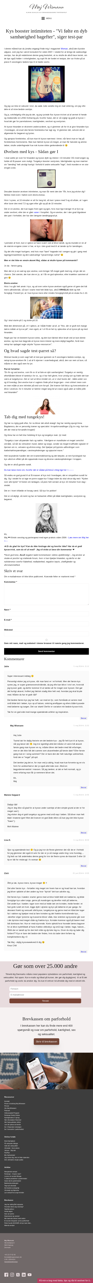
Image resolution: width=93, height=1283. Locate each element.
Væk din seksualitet (11, 1146)
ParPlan (7, 1153)
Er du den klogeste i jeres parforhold (16, 1221)
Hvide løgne (8, 1211)
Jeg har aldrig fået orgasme (13, 1204)
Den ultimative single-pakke (13, 1160)
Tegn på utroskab (10, 1186)
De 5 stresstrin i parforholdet (14, 1129)
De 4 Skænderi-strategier (13, 1127)
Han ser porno (9, 1214)
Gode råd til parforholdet (12, 1181)
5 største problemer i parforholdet (15, 1178)
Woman (64, 49)
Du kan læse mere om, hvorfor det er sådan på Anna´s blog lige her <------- (39, 470)
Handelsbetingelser (11, 1262)
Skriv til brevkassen (46, 1041)
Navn (7, 610)
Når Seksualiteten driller (12, 1122)
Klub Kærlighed (9, 1141)
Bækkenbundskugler (11, 1183)
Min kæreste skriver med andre (14, 1218)
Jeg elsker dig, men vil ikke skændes (16, 1157)
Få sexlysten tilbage (11, 1143)
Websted (8, 630)
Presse (6, 1106)
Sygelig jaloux (9, 1209)
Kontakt (6, 1101)
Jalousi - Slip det (10, 1150)
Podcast (7, 1110)
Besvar (83, 718)
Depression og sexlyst (11, 1216)
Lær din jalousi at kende (12, 1124)
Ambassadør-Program (11, 1113)
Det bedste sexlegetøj (11, 1188)
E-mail (8, 620)
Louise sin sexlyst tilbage (12, 1176)
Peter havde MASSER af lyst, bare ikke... (18, 1223)
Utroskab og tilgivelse (11, 1190)
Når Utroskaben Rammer (12, 1120)
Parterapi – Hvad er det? (12, 1174)
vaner (36, 212)
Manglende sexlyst (10, 1172)
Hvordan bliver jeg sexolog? (13, 1207)
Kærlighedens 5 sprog (11, 1118)
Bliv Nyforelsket (9, 1155)
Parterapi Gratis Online (12, 1115)
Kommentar (10, 582)
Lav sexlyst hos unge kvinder (14, 1192)
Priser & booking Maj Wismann (14, 1103)
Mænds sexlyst (9, 1225)
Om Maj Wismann (10, 1108)
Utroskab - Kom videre (11, 1148)
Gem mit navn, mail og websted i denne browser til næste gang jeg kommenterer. (44, 643)
